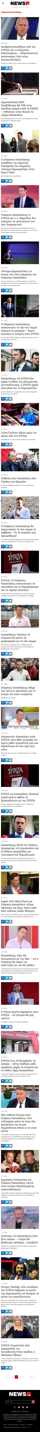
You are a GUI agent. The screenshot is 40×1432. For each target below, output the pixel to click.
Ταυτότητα (24, 1427)
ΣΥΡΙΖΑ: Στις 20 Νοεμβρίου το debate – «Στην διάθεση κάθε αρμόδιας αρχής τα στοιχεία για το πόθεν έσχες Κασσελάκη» (19, 1065)
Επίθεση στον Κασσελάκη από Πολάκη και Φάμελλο (18, 480)
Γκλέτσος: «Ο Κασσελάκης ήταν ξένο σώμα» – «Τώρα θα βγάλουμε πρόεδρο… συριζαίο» (19, 1239)
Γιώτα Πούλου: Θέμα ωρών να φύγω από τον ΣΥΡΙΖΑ (18, 434)
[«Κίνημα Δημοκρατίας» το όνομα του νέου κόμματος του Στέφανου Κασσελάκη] (20, 252)
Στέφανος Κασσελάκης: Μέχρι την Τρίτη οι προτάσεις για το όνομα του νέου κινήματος (18, 691)
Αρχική (4, 1424)
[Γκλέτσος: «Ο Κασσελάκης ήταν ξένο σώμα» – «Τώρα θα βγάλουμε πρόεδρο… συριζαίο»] (20, 1217)
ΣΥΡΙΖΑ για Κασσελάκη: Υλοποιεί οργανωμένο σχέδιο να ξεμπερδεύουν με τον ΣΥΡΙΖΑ (20, 797)
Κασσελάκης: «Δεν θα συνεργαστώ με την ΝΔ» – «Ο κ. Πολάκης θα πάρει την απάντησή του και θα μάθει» (20, 960)
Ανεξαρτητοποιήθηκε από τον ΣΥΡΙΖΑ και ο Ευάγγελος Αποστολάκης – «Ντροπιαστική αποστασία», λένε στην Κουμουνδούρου (19, 53)
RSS (29, 1427)
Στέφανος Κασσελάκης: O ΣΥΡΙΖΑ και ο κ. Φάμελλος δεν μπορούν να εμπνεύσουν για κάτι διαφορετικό (18, 219)
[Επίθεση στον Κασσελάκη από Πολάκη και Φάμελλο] (20, 460)
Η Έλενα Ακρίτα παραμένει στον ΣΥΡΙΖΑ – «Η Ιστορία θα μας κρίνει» (19, 1015)
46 (30, 1377)
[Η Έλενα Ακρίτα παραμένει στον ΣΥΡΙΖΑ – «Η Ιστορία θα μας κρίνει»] (20, 993)
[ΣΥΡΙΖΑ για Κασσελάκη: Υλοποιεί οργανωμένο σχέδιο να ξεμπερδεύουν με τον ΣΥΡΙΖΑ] (20, 775)
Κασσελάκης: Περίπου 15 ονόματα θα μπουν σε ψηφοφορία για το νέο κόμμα (18, 638)
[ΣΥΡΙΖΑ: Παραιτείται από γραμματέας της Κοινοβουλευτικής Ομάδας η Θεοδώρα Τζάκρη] (20, 1327)
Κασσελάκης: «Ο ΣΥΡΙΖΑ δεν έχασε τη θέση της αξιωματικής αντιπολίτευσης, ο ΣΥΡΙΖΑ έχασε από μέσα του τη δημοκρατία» (19, 383)
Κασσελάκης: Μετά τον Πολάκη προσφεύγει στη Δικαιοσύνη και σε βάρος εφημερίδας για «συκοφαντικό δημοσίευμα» (20, 849)
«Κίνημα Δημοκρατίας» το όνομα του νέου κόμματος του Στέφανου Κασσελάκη (19, 274)
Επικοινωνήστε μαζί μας (13, 1424)
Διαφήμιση (22, 1424)
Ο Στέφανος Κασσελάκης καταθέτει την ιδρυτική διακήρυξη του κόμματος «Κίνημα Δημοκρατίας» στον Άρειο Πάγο (18, 166)
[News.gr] (20, 3)
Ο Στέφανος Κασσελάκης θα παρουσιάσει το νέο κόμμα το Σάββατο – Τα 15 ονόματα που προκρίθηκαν (18, 531)
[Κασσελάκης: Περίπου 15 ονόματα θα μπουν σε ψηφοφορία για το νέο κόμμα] (20, 616)
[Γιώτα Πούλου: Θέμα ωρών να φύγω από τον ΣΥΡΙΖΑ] (20, 414)
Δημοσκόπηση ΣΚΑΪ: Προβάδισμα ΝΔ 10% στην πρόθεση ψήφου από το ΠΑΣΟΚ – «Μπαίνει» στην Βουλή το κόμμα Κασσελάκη (19, 109)
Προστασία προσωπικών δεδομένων (12, 1427)
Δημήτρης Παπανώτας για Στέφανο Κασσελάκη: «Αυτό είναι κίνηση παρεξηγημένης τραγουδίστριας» (17, 1184)
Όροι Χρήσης (29, 1424)
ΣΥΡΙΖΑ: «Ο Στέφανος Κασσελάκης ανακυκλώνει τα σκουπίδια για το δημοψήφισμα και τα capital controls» (20, 585)
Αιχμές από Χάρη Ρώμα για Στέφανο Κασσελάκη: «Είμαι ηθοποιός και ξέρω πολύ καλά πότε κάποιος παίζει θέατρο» (18, 906)
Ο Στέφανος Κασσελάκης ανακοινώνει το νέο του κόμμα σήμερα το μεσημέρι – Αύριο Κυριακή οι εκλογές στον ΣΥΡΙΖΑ (20, 329)
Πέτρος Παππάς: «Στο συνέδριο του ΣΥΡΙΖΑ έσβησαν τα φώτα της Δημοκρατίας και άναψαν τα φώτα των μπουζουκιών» (20, 1291)
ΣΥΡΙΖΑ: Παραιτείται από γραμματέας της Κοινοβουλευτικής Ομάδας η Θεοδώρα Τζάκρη (18, 1350)
